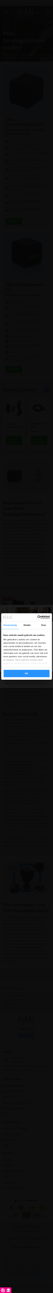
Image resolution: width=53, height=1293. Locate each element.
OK (26, 673)
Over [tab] (43, 625)
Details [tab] (27, 625)
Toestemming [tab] (10, 625)
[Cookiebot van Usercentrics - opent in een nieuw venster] (38, 617)
